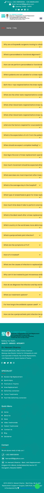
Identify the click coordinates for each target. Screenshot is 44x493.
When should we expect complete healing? (21, 145)
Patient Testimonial (11, 426)
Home (9, 28)
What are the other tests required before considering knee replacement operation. (23, 95)
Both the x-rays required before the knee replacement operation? (23, 85)
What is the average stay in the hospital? (20, 185)
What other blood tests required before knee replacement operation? (23, 105)
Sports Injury (8, 380)
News (6, 419)
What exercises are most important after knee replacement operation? (23, 175)
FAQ (14, 28)
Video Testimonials (11, 423)
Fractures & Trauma (11, 384)
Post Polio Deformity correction (15, 398)
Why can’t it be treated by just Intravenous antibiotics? (23, 274)
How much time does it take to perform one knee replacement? (23, 205)
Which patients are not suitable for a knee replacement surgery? (23, 74)
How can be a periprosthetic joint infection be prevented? (23, 314)
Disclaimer (8, 437)
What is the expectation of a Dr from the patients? (23, 135)
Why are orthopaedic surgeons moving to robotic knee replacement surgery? (23, 44)
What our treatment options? (16, 295)
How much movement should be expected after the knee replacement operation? (23, 165)
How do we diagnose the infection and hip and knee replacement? (23, 285)
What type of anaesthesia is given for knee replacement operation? (23, 195)
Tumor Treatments (11, 394)
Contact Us (8, 430)
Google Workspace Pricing (29, 488)
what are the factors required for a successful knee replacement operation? (23, 125)
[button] (40, 18)
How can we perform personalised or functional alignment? (23, 64)
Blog (5, 433)
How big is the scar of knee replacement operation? (23, 155)
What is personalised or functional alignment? (22, 54)
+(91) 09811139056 (18, 2)
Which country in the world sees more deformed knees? (23, 225)
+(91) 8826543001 (32, 2)
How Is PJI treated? (11, 255)
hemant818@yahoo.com (25, 4)
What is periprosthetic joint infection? (19, 235)
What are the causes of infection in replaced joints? (23, 264)
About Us (7, 416)
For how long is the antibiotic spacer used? (21, 304)
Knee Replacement (11, 387)
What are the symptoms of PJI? (16, 245)
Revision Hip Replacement (13, 377)
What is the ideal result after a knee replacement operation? (23, 215)
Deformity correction (11, 391)
